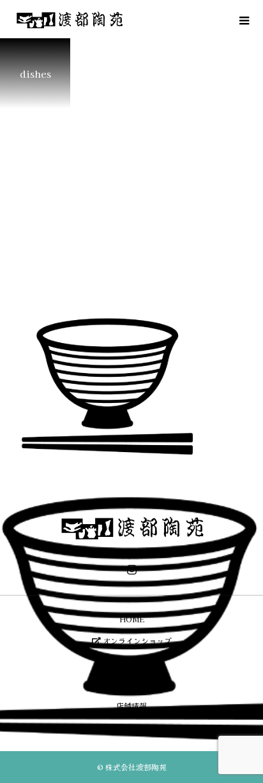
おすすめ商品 (131, 662)
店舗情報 (131, 705)
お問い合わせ (131, 727)
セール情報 (131, 683)
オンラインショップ (136, 640)
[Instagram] (131, 569)
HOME (131, 618)
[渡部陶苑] (131, 528)
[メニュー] (244, 19)
